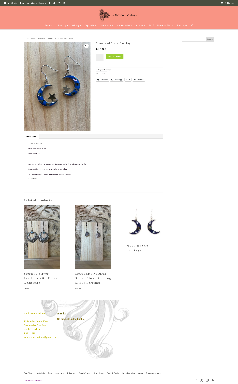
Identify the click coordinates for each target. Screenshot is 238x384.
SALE (151, 26)
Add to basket (114, 56)
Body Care (98, 373)
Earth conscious (56, 373)
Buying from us (153, 373)
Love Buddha (128, 373)
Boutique (182, 26)
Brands (49, 26)
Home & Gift (164, 26)
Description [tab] (31, 136)
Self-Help (40, 373)
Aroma (139, 26)
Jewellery (105, 26)
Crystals (90, 26)
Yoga (140, 373)
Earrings (50, 38)
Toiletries (71, 373)
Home (26, 38)
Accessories (124, 26)
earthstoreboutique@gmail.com (40, 337)
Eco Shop (28, 373)
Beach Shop (84, 373)
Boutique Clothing (68, 26)
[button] (86, 46)
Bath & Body (113, 373)
